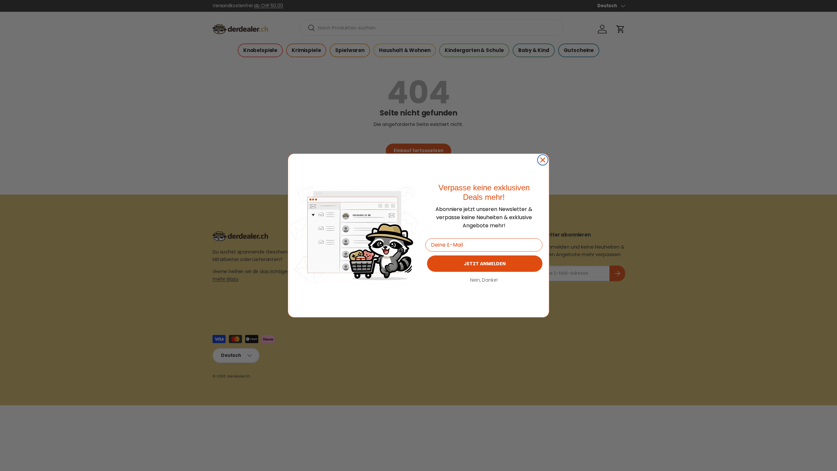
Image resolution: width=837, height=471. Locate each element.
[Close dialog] (543, 160)
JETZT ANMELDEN (485, 263)
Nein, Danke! (484, 280)
